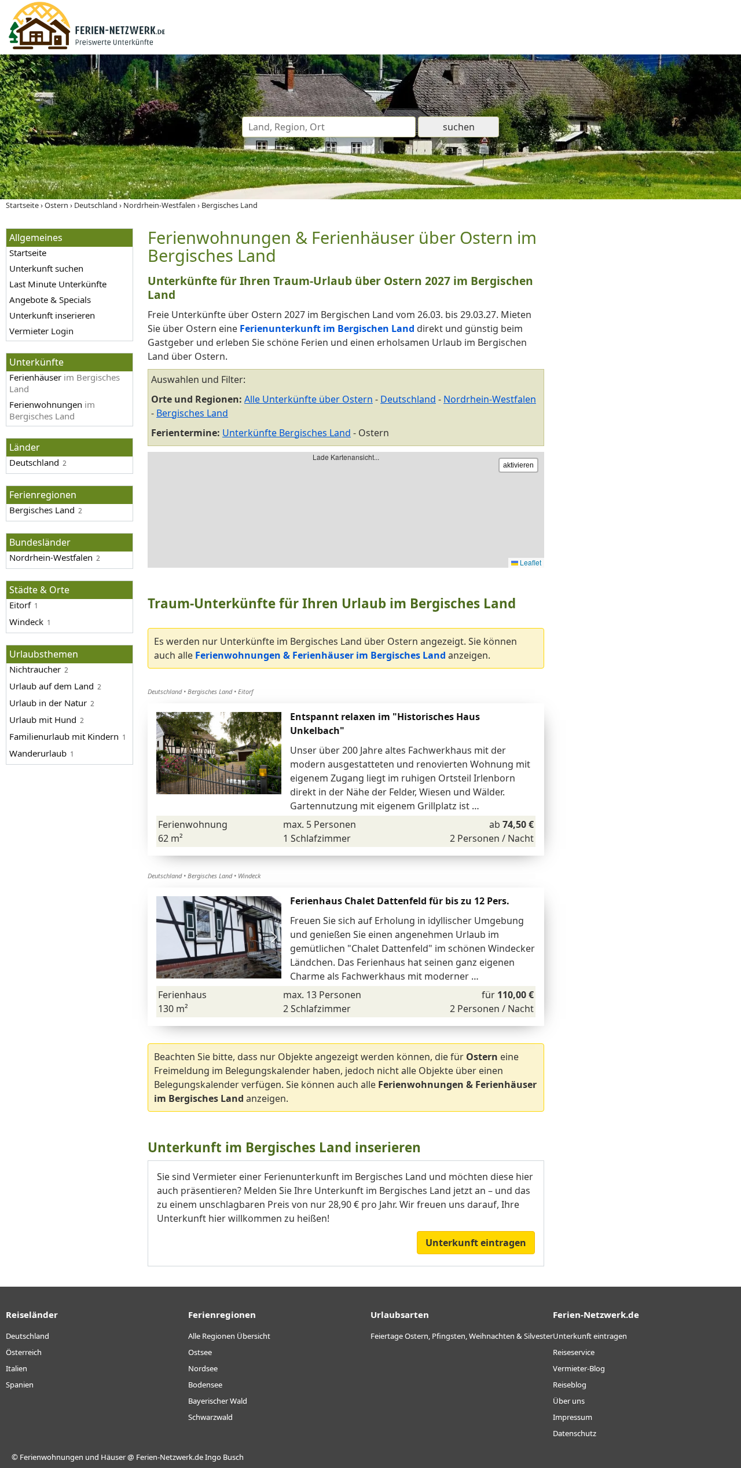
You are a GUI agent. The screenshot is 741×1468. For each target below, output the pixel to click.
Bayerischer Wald (217, 1401)
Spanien (20, 1384)
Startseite (27, 252)
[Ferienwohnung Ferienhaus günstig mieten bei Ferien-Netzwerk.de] (87, 47)
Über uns (569, 1401)
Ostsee (200, 1352)
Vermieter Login (41, 331)
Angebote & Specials (50, 299)
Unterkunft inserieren (52, 315)
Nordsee (203, 1368)
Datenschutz (574, 1433)
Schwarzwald (210, 1417)
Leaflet (529, 562)
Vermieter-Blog (579, 1368)
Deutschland (34, 462)
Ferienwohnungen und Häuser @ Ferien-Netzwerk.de (111, 1457)
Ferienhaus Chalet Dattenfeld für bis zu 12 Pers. (399, 900)
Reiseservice (574, 1352)
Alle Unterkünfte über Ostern (308, 399)
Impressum (572, 1417)
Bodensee (205, 1384)
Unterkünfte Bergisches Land (286, 432)
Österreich (24, 1352)
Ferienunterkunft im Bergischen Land (327, 328)
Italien (16, 1368)
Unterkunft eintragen (475, 1242)
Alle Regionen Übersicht (229, 1336)
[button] (273, 937)
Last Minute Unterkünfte (58, 284)
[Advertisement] (647, 402)
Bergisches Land (192, 413)
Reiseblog (569, 1384)
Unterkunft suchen (46, 268)
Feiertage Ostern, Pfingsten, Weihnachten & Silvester (461, 1336)
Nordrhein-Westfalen (489, 399)
